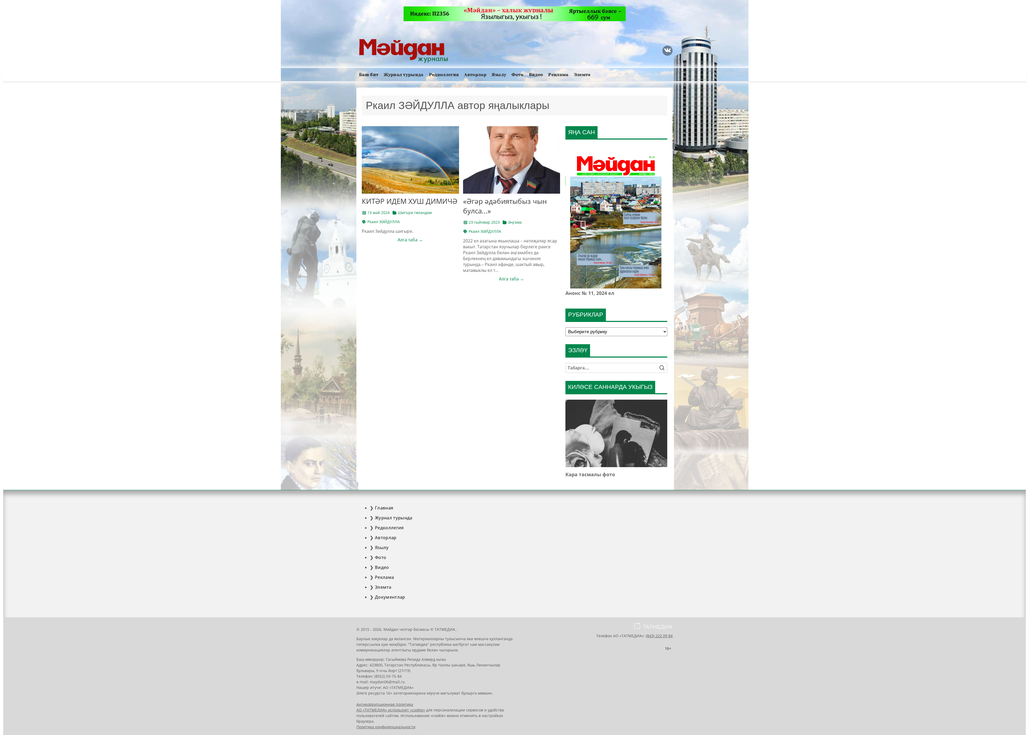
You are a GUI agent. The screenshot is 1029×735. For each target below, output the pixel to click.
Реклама (558, 74)
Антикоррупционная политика (384, 704)
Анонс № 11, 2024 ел (589, 293)
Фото (517, 74)
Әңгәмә (515, 222)
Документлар (390, 597)
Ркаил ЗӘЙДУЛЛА (383, 221)
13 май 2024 (378, 212)
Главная (384, 508)
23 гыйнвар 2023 (484, 222)
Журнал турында (403, 74)
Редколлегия (444, 74)
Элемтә (582, 74)
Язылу (499, 74)
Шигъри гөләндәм (415, 212)
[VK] (667, 51)
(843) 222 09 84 (659, 635)
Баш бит (368, 74)
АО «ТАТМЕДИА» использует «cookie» (390, 709)
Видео (536, 74)
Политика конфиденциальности (385, 726)
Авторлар (475, 74)
